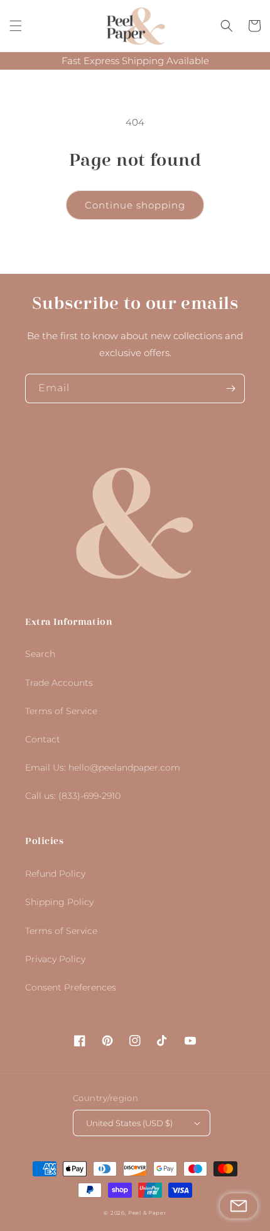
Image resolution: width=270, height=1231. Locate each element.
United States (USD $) (129, 1123)
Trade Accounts (59, 682)
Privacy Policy (55, 959)
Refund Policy (55, 873)
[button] (16, 26)
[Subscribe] (230, 388)
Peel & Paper (147, 1213)
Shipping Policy (59, 902)
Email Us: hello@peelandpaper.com (102, 767)
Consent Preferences (70, 987)
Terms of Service (61, 711)
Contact (42, 739)
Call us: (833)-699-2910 (73, 795)
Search (40, 653)
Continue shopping (135, 205)
